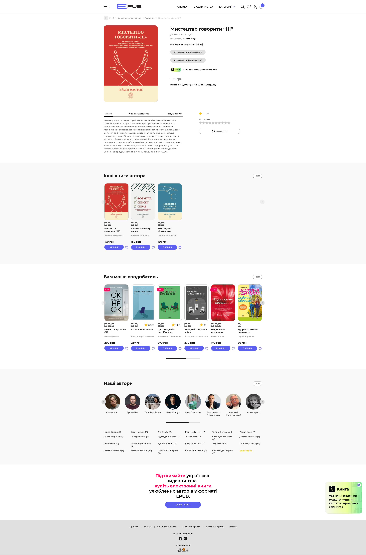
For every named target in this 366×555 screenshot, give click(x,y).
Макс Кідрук (173, 411)
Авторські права (214, 526)
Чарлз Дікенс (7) (112, 432)
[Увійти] (255, 7)
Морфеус (191, 38)
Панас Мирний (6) (113, 436)
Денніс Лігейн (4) (167, 443)
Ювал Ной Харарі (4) (196, 450)
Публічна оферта (191, 526)
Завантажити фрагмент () (189, 52)
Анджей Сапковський (233, 411)
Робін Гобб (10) (111, 443)
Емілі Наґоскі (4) (139, 432)
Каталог (182, 6)
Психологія (150, 18)
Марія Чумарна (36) (249, 443)
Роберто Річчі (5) (140, 436)
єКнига (148, 526)
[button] (262, 303)
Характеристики (140, 113)
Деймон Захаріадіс (181, 34)
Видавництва (203, 6)
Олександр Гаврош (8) (222, 452)
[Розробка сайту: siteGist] (183, 550)
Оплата (233, 526)
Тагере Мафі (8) (193, 436)
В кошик (114, 247)
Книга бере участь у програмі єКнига (200, 69)
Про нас (134, 526)
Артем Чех (132, 411)
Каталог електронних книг (130, 18)
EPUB (111, 18)
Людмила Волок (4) (114, 450)
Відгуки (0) (174, 113)
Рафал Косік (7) (247, 432)
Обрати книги (183, 505)
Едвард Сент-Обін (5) (169, 436)
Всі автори (245, 450)
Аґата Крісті (253, 411)
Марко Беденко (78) (141, 450)
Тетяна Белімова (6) (222, 432)
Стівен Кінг (112, 411)
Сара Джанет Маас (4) (222, 438)
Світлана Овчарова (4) (168, 452)
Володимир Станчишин (213, 411)
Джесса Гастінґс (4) (249, 436)
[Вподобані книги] (249, 7)
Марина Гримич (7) (195, 432)
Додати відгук (221, 131)
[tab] (108, 114)
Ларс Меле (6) (219, 443)
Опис (108, 113)
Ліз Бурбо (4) (165, 432)
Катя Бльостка (193, 411)
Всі (257, 176)
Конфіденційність (166, 526)
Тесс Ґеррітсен (153, 411)
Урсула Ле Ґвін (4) (194, 443)
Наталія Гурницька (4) (141, 445)
